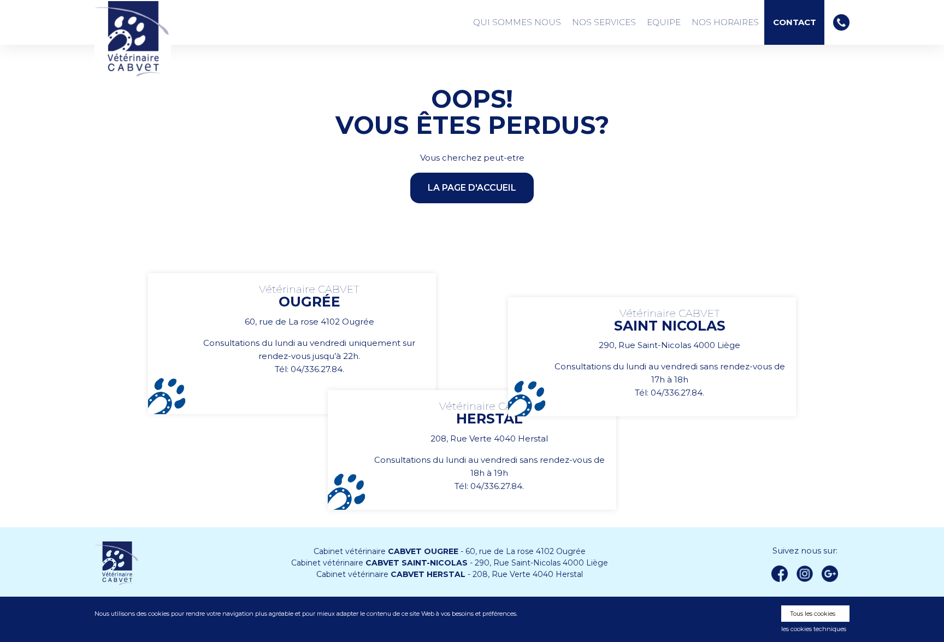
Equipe (664, 22)
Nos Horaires (725, 22)
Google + (833, 574)
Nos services (604, 22)
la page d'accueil (472, 187)
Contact (794, 22)
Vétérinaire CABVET (133, 39)
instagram (804, 574)
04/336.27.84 (317, 369)
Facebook (779, 574)
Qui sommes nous (517, 22)
